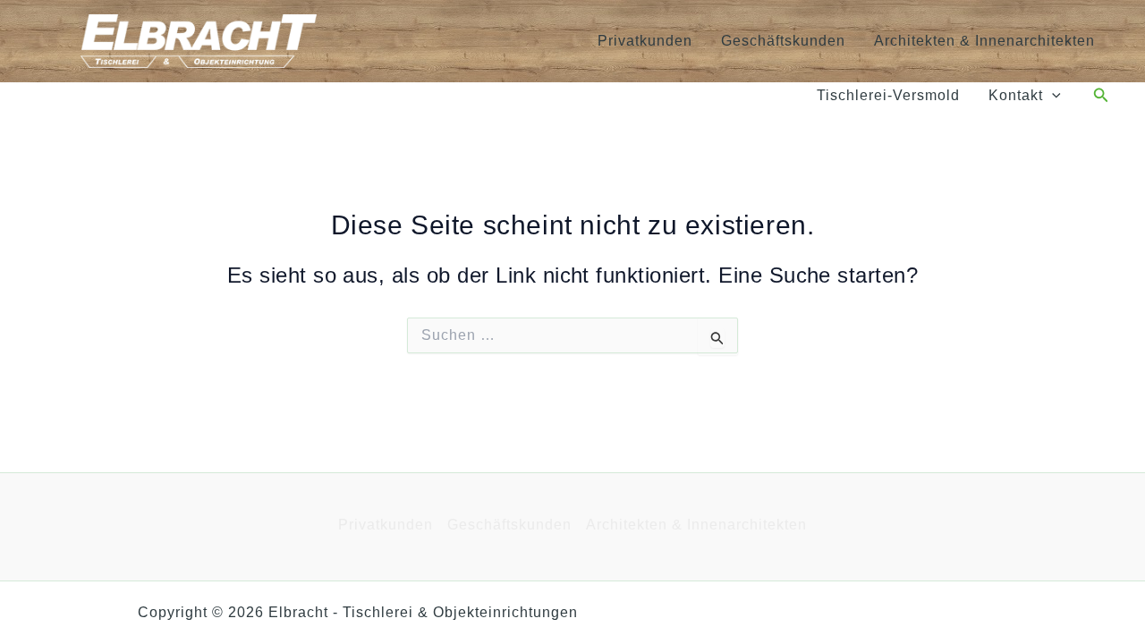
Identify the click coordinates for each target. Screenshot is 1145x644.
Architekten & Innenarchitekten (984, 40)
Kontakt (1015, 95)
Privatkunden (645, 40)
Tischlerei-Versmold (888, 95)
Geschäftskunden (783, 40)
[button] (1052, 95)
